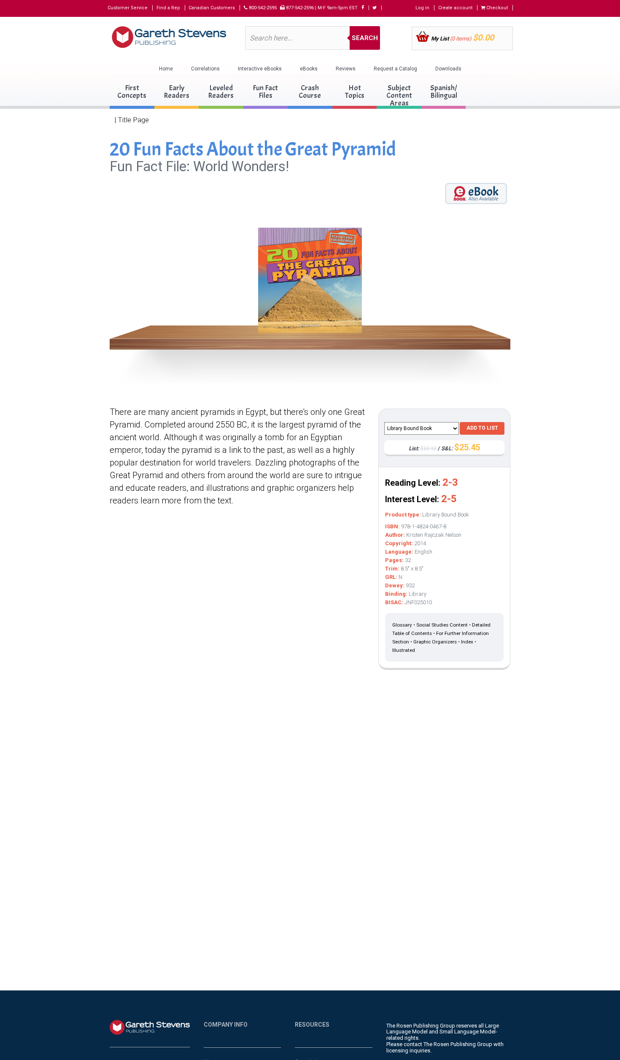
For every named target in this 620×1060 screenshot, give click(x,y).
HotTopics (354, 91)
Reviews (346, 69)
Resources (312, 1024)
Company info (226, 1024)
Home (166, 69)
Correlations (205, 69)
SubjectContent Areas (399, 95)
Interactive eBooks (260, 69)
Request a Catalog (395, 69)
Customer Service (128, 8)
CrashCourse (310, 91)
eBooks (309, 69)
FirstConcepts (131, 91)
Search (365, 38)
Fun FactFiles (265, 91)
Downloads (448, 69)
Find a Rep (168, 8)
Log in (422, 8)
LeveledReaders (221, 91)
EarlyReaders (176, 91)
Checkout (496, 8)
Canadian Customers (212, 8)
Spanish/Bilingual (443, 91)
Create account (455, 8)
